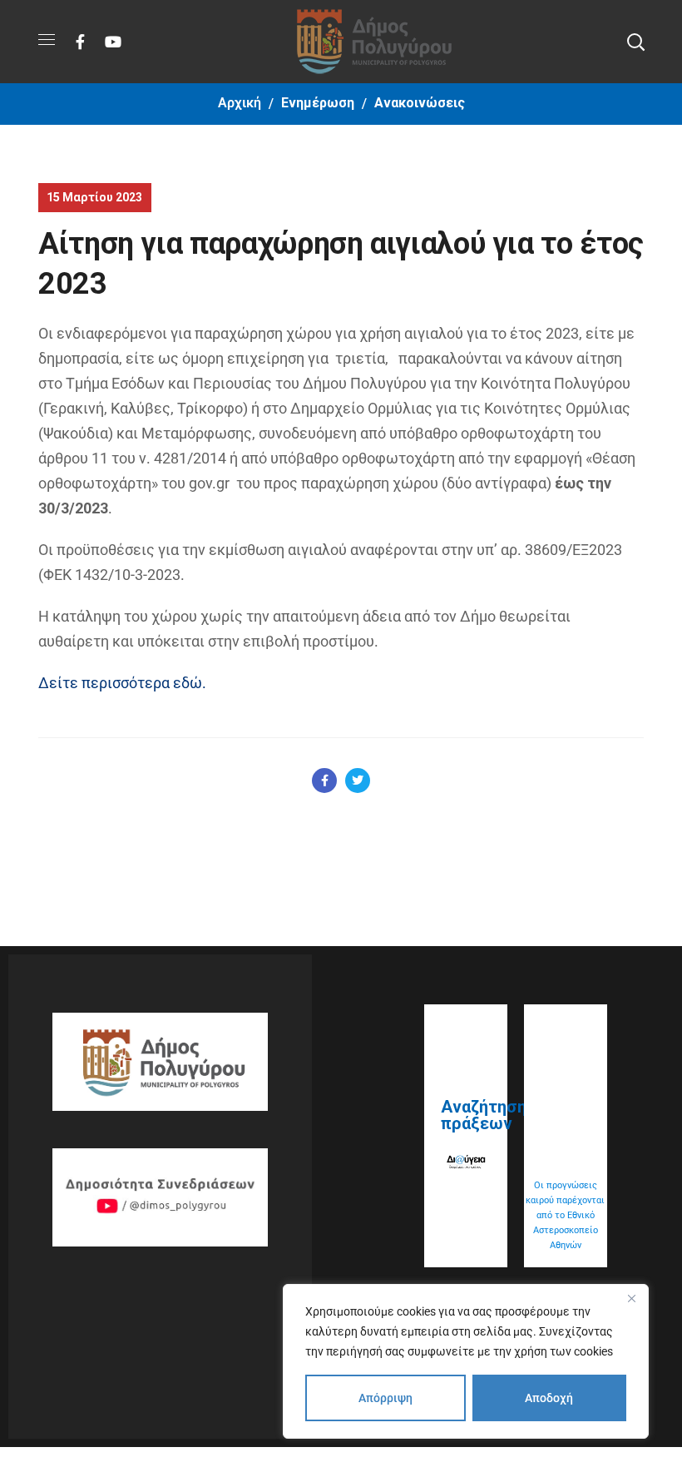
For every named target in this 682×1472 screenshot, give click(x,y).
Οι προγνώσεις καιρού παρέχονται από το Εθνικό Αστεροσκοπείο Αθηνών (565, 1215)
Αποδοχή (549, 1398)
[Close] (631, 1298)
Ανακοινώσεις (419, 103)
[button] (635, 41)
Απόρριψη (385, 1398)
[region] (466, 1361)
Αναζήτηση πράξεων (483, 1115)
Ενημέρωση (317, 103)
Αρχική (239, 103)
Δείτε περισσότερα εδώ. (122, 682)
